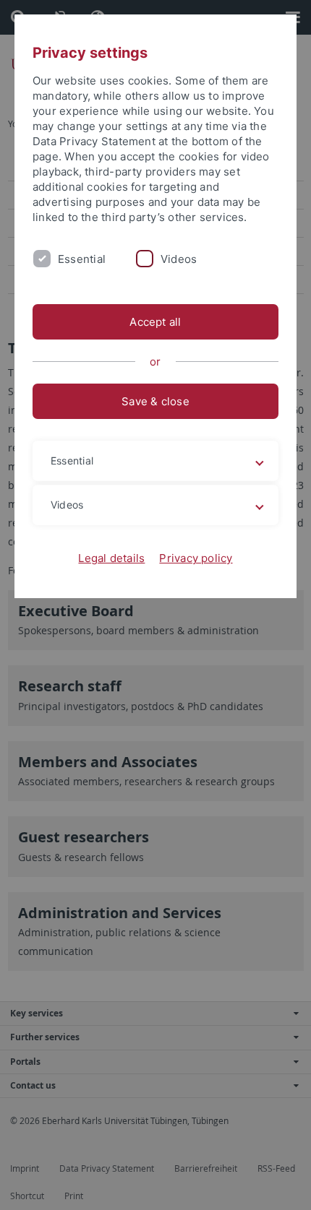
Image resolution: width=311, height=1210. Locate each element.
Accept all (155, 322)
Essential (82, 259)
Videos (179, 259)
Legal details (111, 558)
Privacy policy (195, 558)
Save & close (155, 401)
